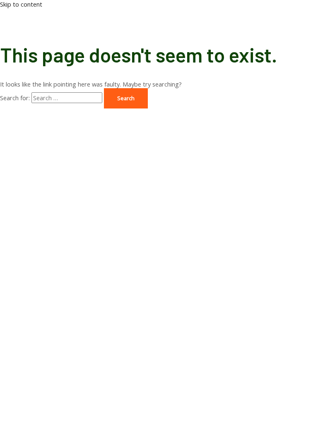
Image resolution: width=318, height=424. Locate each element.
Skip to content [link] (21, 4)
